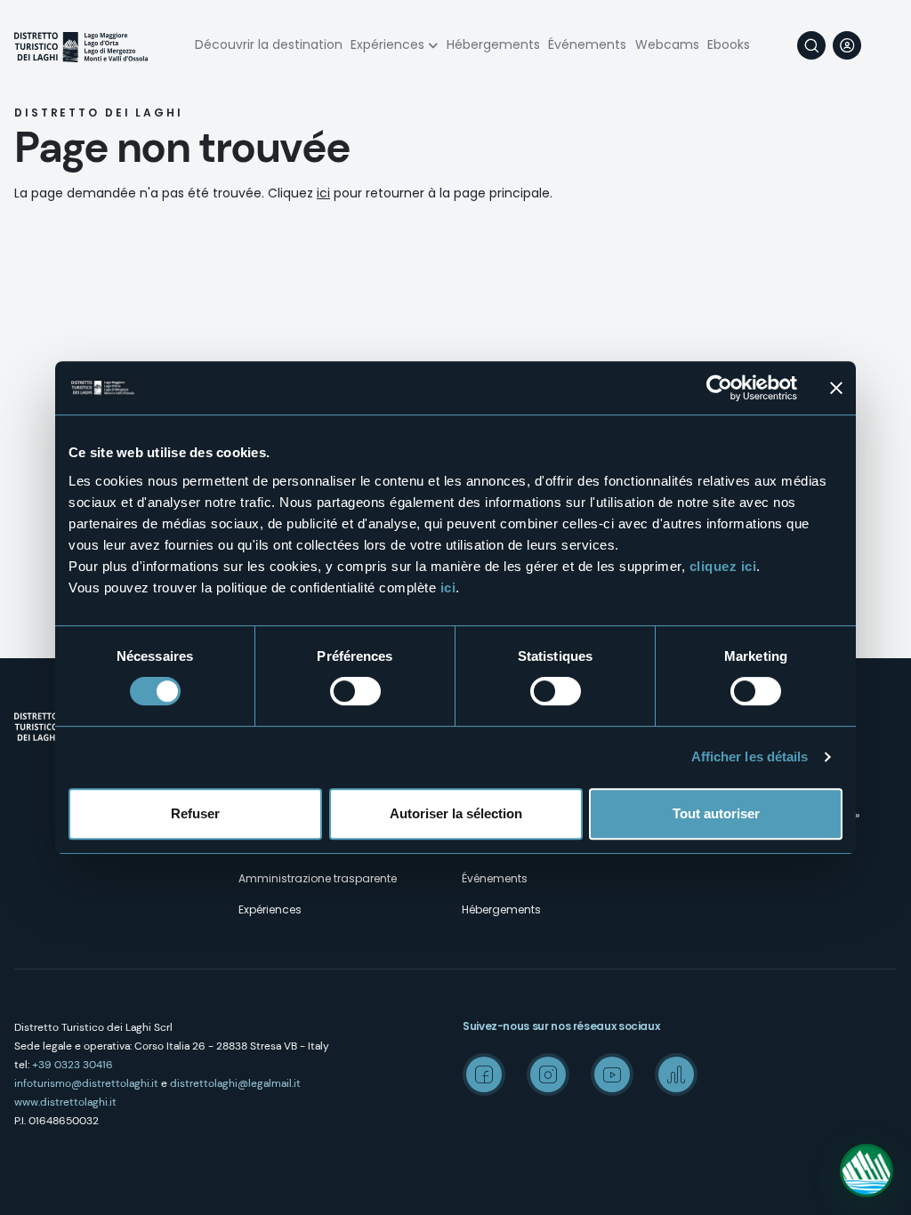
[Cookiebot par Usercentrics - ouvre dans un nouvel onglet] (719, 387)
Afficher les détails (750, 756)
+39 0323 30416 (72, 1065)
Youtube (612, 1074)
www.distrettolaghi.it (65, 1102)
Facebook (484, 1074)
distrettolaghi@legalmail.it (235, 1083)
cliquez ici (723, 566)
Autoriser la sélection (456, 813)
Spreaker (676, 1074)
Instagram (548, 1074)
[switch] (355, 691)
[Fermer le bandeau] (836, 388)
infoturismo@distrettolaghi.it (86, 1083)
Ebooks (728, 44)
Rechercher (811, 45)
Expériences (387, 44)
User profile (847, 45)
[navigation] (882, 45)
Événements (587, 44)
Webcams (667, 44)
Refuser (195, 813)
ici (448, 587)
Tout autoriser (716, 813)
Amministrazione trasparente (317, 878)
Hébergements (493, 44)
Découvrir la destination (269, 44)
